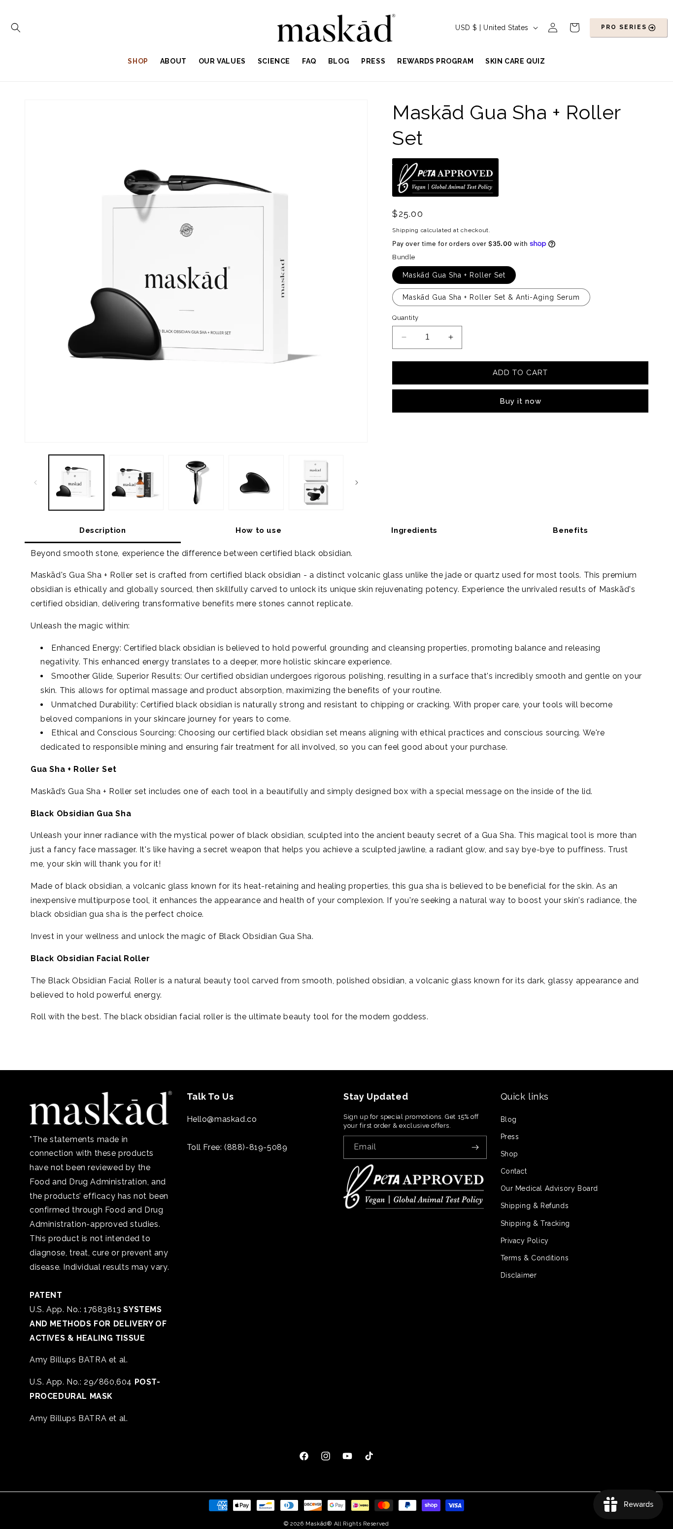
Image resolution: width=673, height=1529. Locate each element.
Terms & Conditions (535, 1258)
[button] (16, 27)
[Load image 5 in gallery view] (256, 482)
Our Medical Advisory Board (550, 1188)
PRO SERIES (624, 27)
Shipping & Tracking (535, 1223)
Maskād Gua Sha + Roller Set (454, 275)
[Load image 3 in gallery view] (136, 482)
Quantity (405, 317)
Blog (509, 1119)
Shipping (405, 229)
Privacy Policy (525, 1241)
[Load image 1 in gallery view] (76, 482)
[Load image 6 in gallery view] (316, 482)
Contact (514, 1171)
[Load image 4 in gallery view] (196, 482)
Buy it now (520, 400)
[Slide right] (357, 482)
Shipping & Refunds (535, 1206)
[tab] (103, 531)
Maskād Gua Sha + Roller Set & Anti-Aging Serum (491, 297)
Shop (509, 1154)
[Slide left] (35, 482)
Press (510, 1136)
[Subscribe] (475, 1147)
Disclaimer (519, 1275)
